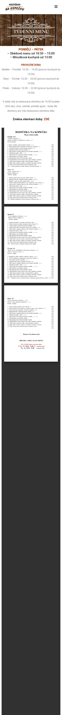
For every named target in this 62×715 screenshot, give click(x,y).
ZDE (46, 119)
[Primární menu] (56, 7)
